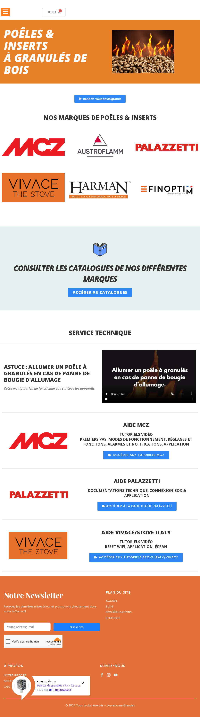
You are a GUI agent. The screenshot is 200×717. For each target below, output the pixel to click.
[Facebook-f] (102, 675)
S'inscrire (77, 627)
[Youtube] (116, 675)
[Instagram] (109, 675)
